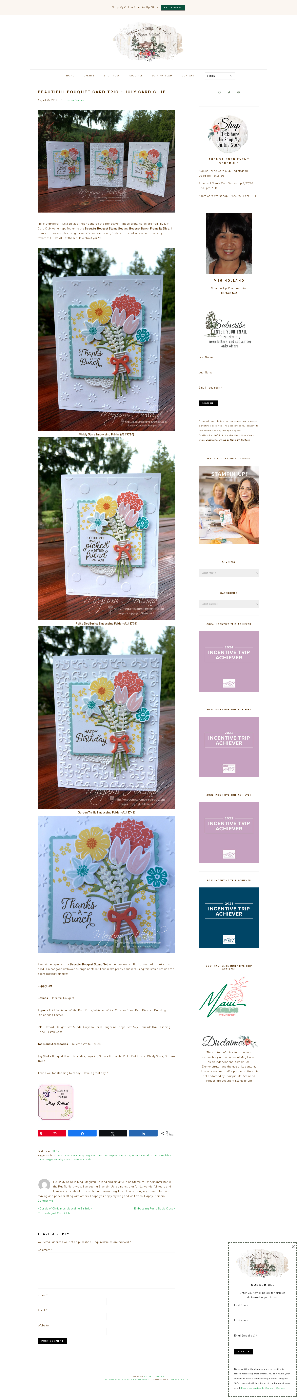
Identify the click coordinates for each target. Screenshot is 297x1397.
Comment (45, 1249)
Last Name (206, 372)
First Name (206, 357)
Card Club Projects (107, 1155)
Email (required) (210, 387)
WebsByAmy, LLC (181, 1379)
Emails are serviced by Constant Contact (228, 440)
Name (43, 1295)
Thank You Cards (81, 1159)
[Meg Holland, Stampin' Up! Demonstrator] (148, 59)
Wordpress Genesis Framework (127, 1379)
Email (42, 1310)
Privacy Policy (154, 1376)
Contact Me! (46, 1200)
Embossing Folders (129, 1155)
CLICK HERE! (172, 7)
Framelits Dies (149, 1155)
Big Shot (91, 1155)
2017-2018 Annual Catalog (69, 1155)
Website (43, 1325)
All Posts (57, 1151)
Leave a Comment (76, 100)
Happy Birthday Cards (58, 1159)
